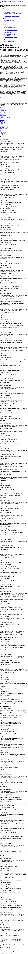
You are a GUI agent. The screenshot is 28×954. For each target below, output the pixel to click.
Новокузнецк (3, 110)
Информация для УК (8, 32)
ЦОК (4, 39)
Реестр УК (5, 18)
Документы (8, 14)
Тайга (1, 111)
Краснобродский (4, 127)
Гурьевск (2, 120)
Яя (0, 129)
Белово (2, 118)
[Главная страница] (11, 1)
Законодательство (10, 27)
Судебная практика (10, 28)
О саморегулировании (11, 12)
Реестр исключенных (10, 21)
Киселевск (2, 121)
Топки (1, 116)
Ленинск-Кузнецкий (5, 117)
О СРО (4, 10)
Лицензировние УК (10, 34)
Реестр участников (10, 20)
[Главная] (3, 8)
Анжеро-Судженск (4, 112)
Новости (7, 26)
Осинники (2, 123)
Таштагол (2, 126)
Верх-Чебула (3, 128)
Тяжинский (2, 133)
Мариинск (2, 109)
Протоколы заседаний (11, 30)
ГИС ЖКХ (7, 35)
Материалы (6, 24)
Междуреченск (3, 124)
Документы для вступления (12, 16)
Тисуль (1, 134)
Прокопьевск (3, 122)
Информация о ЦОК (10, 41)
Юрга (1, 114)
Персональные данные (11, 37)
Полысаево (3, 132)
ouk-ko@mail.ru (7, 947)
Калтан (2, 131)
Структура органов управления (13, 13)
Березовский (3, 115)
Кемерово (2, 107)
